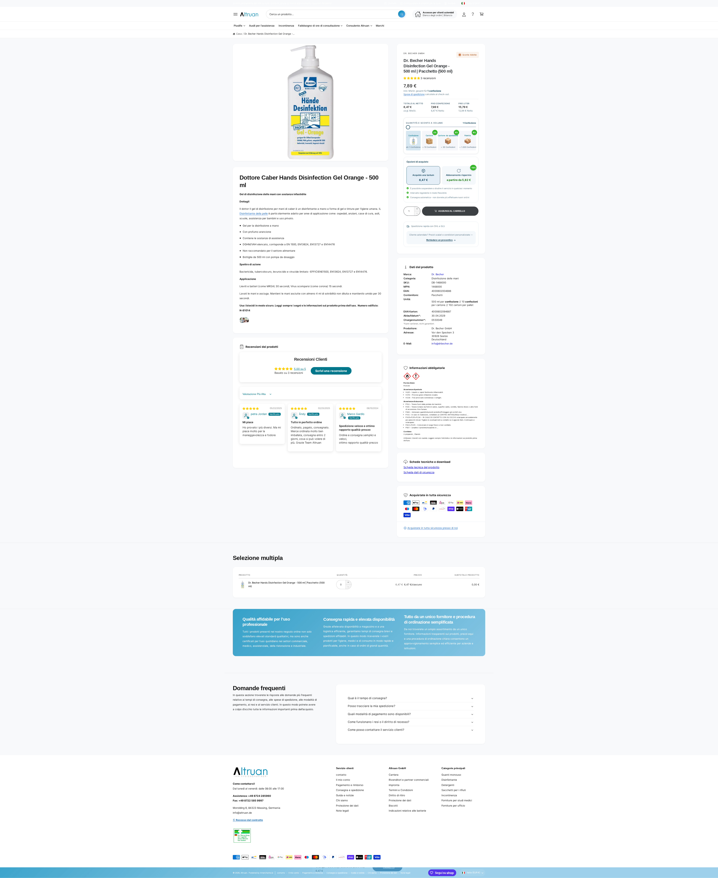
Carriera (393, 774)
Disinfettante (449, 779)
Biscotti (393, 805)
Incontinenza (449, 795)
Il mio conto (343, 779)
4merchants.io (266, 873)
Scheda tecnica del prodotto (421, 467)
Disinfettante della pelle (254, 213)
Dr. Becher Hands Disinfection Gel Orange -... (269, 33)
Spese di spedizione (414, 94)
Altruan (244, 873)
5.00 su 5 (300, 368)
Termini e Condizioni (401, 790)
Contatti (392, 3)
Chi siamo (342, 800)
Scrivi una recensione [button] (331, 371)
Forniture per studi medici (456, 800)
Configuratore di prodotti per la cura (422, 3)
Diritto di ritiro (397, 795)
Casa (239, 33)
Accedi (451, 3)
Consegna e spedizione (350, 790)
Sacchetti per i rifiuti (453, 790)
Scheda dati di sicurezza (419, 472)
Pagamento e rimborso (349, 785)
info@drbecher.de (442, 343)
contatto (341, 774)
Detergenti (447, 785)
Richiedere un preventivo (439, 240)
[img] (251, 408)
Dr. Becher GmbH (414, 53)
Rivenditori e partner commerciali (409, 779)
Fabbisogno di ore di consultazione (319, 25)
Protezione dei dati (347, 805)
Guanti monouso (451, 774)
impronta (394, 785)
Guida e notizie (345, 795)
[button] (235, 14)
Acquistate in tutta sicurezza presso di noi (432, 527)
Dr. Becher (438, 274)
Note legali (342, 810)
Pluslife (238, 25)
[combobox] (336, 14)
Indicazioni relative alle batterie (407, 810)
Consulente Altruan (357, 25)
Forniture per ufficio (453, 805)
